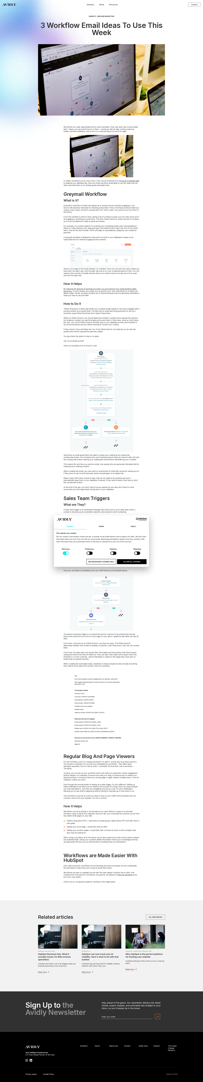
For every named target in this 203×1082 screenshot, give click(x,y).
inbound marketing (124, 875)
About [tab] (133, 526)
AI (89, 951)
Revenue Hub (50, 951)
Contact (194, 5)
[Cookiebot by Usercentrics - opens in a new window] (137, 519)
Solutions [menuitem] (84, 1046)
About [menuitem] (97, 1046)
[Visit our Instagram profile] (26, 1060)
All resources (155, 917)
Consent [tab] (70, 526)
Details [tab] (101, 526)
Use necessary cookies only (101, 561)
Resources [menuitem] (113, 1046)
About (101, 5)
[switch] (90, 553)
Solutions (90, 5)
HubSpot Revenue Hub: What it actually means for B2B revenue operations (54, 957)
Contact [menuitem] (127, 1046)
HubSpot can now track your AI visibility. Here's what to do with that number (100, 957)
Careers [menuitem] (156, 1046)
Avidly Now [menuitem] (143, 1046)
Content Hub (136, 951)
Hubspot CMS (147, 951)
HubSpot (92, 16)
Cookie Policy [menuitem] (48, 1074)
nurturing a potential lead (129, 181)
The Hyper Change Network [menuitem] (172, 1048)
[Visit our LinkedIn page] (31, 1060)
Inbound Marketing (105, 16)
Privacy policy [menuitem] (31, 1074)
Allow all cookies (131, 561)
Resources (113, 5)
